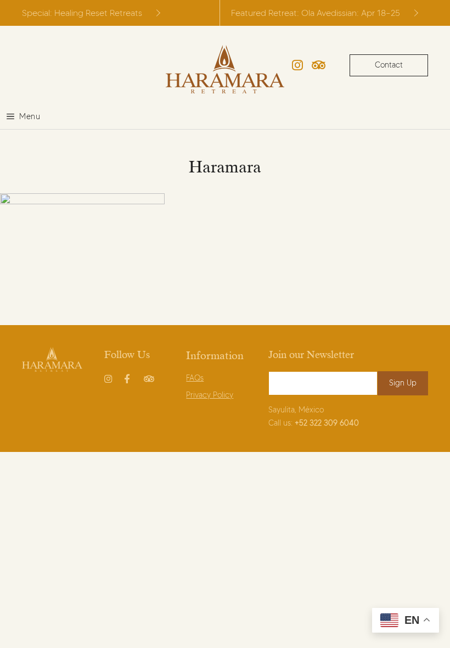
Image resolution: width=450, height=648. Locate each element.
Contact (389, 65)
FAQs (195, 378)
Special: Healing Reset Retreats (82, 13)
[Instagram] (297, 65)
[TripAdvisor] (318, 65)
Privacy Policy (209, 395)
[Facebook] (129, 376)
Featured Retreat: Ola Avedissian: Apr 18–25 (315, 13)
